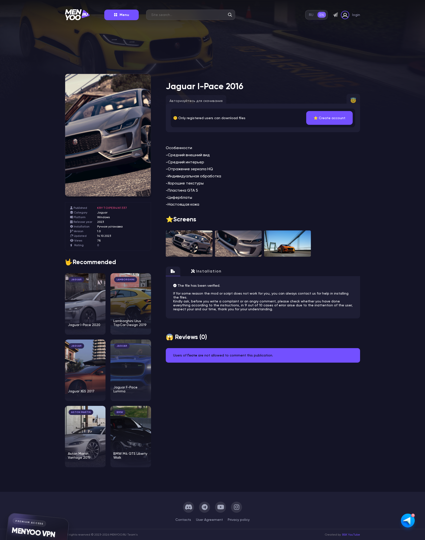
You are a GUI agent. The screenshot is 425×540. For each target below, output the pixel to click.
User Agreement (209, 520)
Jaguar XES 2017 (81, 391)
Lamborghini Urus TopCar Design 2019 (130, 323)
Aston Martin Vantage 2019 (79, 455)
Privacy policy (239, 520)
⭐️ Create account (329, 118)
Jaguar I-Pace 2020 (84, 325)
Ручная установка (110, 226)
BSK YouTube (351, 534)
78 (99, 240)
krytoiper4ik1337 (112, 208)
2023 (100, 222)
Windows (103, 217)
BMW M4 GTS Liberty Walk (130, 455)
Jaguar (102, 212)
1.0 (99, 231)
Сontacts (183, 520)
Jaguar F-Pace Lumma (125, 389)
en (321, 15)
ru (311, 15)
